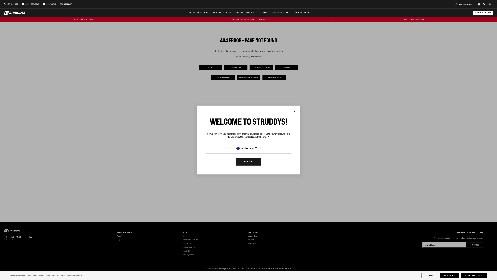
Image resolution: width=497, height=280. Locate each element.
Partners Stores (281, 13)
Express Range (233, 13)
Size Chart (68, 4)
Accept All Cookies (474, 275)
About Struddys (32, 4)
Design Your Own (483, 12)
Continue (248, 161)
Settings (429, 275)
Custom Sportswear (198, 13)
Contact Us (51, 4)
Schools (217, 13)
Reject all (449, 275)
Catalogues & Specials (257, 13)
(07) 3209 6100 (13, 4)
